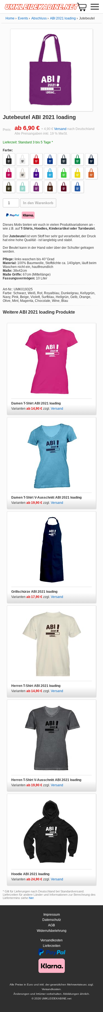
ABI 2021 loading (63, 18)
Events (23, 18)
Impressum (51, 914)
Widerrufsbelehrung (51, 931)
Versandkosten (51, 940)
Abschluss (39, 18)
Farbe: (8, 150)
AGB (51, 925)
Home (10, 18)
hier (31, 898)
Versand (60, 129)
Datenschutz (51, 920)
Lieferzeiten (51, 946)
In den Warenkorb (38, 203)
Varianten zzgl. (31, 408)
